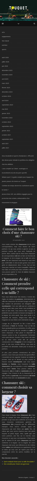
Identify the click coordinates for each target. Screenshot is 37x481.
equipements (6, 36)
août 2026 (5, 57)
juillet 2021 (5, 148)
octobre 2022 (6, 122)
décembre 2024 (7, 92)
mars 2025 (5, 83)
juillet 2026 (5, 62)
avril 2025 (5, 79)
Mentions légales (23, 477)
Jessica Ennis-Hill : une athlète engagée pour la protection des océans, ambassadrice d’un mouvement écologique (17, 198)
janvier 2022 (6, 130)
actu (3, 32)
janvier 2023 (6, 113)
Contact (31, 477)
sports (4, 49)
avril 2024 (5, 100)
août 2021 (5, 143)
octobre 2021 (6, 135)
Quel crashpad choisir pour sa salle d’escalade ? (19, 461)
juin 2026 (5, 66)
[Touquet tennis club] (18, 9)
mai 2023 (5, 109)
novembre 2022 (7, 118)
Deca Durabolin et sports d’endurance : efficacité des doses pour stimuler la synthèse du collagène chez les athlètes (18, 160)
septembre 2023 (7, 105)
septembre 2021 (7, 139)
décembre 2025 (7, 70)
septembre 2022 (7, 126)
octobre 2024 (6, 96)
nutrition (4, 45)
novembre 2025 (7, 75)
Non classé (5, 41)
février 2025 (6, 87)
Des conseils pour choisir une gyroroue (16, 464)
